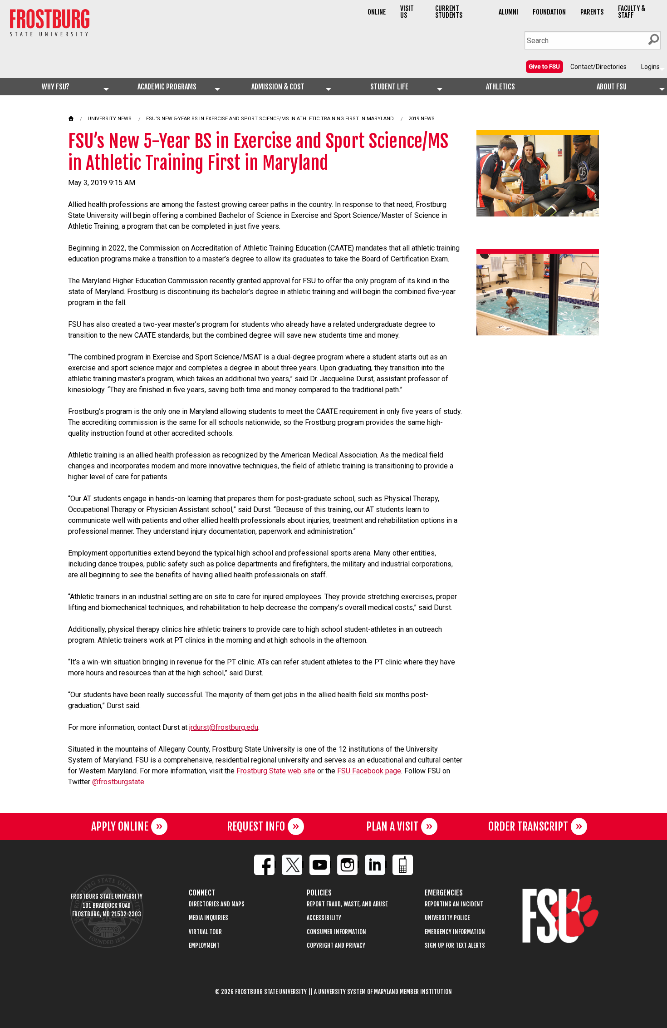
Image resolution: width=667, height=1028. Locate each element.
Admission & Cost (277, 86)
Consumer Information (336, 932)
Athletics (500, 86)
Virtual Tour (205, 932)
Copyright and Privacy (336, 945)
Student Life (389, 86)
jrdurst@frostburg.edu (223, 727)
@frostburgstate (118, 781)
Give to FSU (544, 66)
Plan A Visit (392, 826)
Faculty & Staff (632, 12)
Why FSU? (55, 86)
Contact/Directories (598, 66)
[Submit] (653, 39)
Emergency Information (455, 932)
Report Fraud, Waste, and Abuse (347, 904)
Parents (591, 12)
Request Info (256, 826)
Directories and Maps (217, 904)
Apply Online (119, 826)
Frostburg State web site (275, 771)
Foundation (549, 12)
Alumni (508, 12)
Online (377, 12)
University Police (447, 918)
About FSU (612, 86)
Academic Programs (166, 86)
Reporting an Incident (454, 904)
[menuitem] (544, 66)
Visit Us (407, 12)
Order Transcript (528, 826)
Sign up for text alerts (455, 945)
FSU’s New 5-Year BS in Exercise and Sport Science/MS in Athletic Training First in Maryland (270, 119)
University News (110, 119)
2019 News (421, 119)
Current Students (448, 12)
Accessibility (324, 918)
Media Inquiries (208, 918)
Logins (650, 66)
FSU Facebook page (369, 771)
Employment (204, 945)
